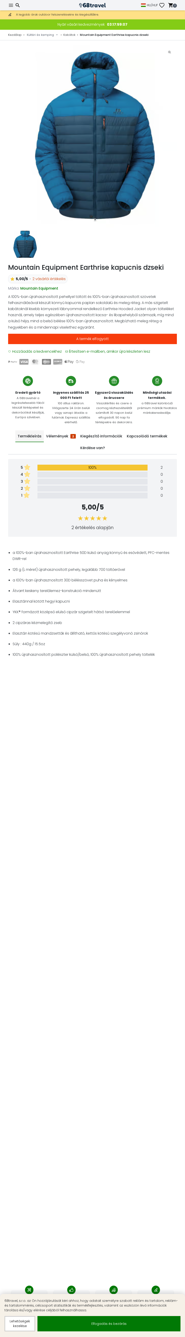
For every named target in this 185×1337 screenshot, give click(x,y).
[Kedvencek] (163, 5)
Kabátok (69, 35)
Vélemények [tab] (60, 436)
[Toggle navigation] (11, 5)
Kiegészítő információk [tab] (101, 436)
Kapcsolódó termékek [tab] (147, 436)
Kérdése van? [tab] (92, 447)
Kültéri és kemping (40, 35)
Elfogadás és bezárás (109, 1323)
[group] (92, 136)
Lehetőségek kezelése (20, 1323)
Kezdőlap (15, 35)
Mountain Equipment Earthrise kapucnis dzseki (114, 35)
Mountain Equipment (39, 288)
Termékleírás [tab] (30, 436)
